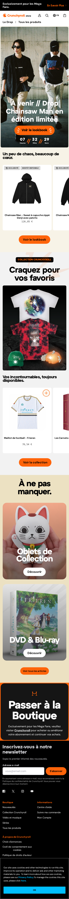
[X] (13, 791)
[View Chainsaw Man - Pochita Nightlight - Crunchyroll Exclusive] (50, 357)
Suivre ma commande (49, 812)
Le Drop (8, 22)
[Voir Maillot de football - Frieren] (27, 412)
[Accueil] (17, 15)
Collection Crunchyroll (14, 812)
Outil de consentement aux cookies (17, 848)
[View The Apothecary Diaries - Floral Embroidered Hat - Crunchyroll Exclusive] (15, 362)
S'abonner (56, 771)
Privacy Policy (25, 877)
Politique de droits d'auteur (17, 855)
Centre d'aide (44, 807)
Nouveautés (9, 807)
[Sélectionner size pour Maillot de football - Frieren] (46, 393)
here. (23, 880)
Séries (6, 822)
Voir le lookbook (34, 130)
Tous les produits (29, 22)
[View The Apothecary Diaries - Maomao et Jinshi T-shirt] (34, 302)
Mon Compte (44, 817)
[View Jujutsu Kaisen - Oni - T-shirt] (34, 340)
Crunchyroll (22, 730)
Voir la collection (35, 462)
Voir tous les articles (34, 670)
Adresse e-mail (11, 765)
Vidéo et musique (12, 817)
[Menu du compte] (39, 15)
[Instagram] (23, 791)
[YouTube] (32, 791)
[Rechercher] (47, 15)
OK (34, 890)
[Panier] (64, 15)
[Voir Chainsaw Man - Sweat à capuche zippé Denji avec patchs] (27, 189)
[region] (36, 197)
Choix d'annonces (12, 841)
